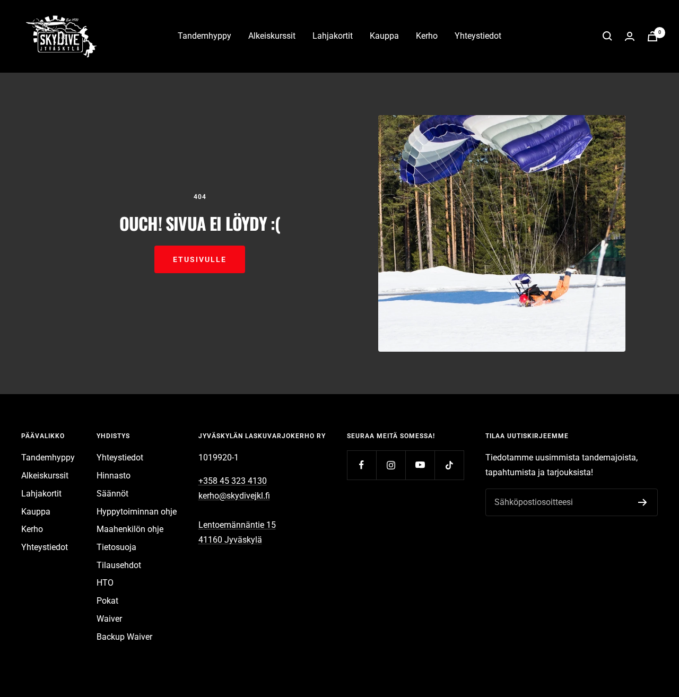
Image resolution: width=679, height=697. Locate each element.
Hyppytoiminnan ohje (137, 512)
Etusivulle (200, 259)
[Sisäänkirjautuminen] (629, 36)
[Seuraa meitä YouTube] (419, 465)
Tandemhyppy (204, 36)
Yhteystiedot (478, 36)
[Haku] (607, 36)
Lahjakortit (332, 36)
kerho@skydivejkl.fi (234, 496)
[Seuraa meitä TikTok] (449, 465)
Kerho (427, 36)
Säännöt (112, 494)
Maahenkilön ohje (130, 529)
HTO (105, 583)
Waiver (109, 619)
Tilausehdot (119, 565)
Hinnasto (113, 476)
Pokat (107, 601)
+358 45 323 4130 (232, 481)
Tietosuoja (116, 547)
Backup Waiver (124, 637)
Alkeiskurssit (271, 36)
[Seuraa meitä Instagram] (390, 465)
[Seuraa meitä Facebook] (361, 465)
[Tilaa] (642, 502)
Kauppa (384, 36)
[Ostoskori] (652, 36)
